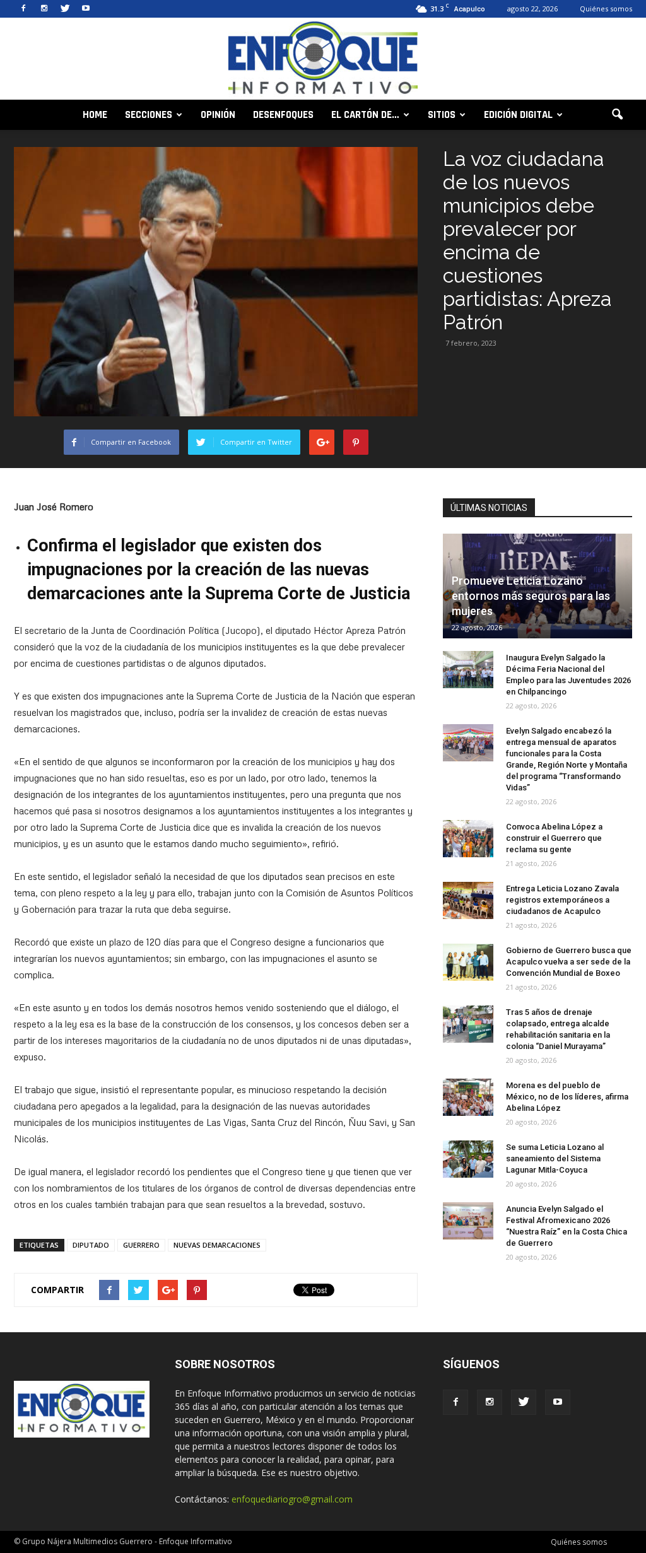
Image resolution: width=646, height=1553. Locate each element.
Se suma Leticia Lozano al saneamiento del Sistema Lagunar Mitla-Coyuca (555, 1158)
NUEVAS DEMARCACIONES (217, 1245)
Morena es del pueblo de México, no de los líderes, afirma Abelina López (567, 1097)
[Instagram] (44, 9)
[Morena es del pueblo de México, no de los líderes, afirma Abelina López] (468, 1097)
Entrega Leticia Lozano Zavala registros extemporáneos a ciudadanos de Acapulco (562, 900)
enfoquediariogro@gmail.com (292, 1499)
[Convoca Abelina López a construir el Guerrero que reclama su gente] (468, 839)
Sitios (441, 115)
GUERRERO (141, 1245)
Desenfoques (283, 115)
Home (95, 115)
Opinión (218, 115)
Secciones (148, 115)
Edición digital (518, 115)
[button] (617, 115)
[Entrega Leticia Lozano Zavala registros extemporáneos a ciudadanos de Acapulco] (468, 901)
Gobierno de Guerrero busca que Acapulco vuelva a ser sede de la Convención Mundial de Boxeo (568, 962)
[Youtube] (85, 9)
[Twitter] (65, 9)
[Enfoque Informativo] (323, 59)
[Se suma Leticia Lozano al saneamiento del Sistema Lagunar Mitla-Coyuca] (468, 1159)
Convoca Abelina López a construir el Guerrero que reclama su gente (554, 838)
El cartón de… (365, 115)
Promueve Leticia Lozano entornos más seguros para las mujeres (531, 596)
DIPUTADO (91, 1245)
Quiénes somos (606, 8)
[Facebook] (23, 9)
